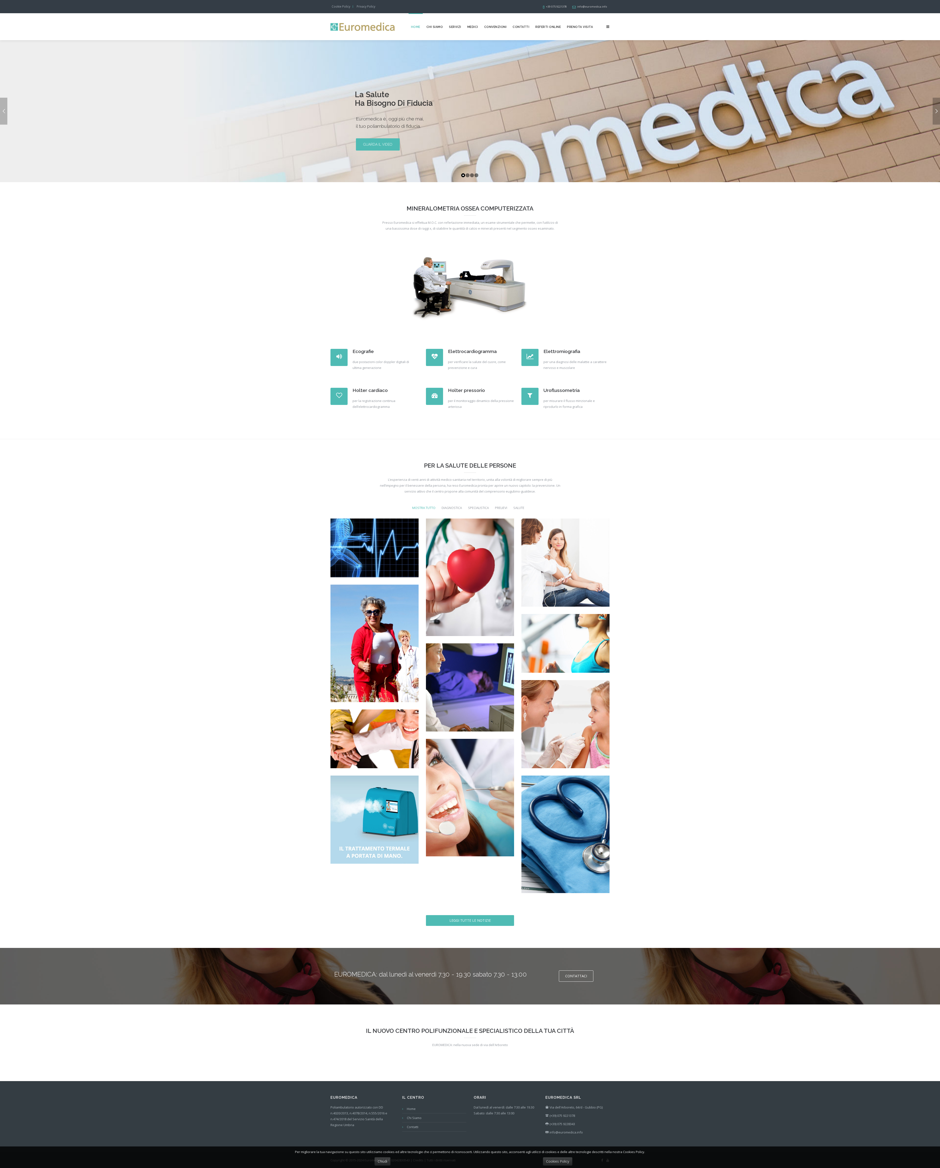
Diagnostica (452, 507)
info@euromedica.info (566, 1132)
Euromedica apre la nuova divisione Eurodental (470, 804)
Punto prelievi (565, 731)
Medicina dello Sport (374, 554)
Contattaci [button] (576, 976)
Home (415, 27)
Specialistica (478, 507)
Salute (518, 507)
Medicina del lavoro (374, 745)
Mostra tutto (423, 507)
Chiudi (382, 1161)
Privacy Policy (366, 6)
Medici (472, 27)
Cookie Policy (341, 6)
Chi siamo (434, 27)
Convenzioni (495, 27)
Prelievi (501, 507)
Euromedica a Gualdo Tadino (565, 841)
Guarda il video (377, 144)
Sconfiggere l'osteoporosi (374, 650)
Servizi (455, 27)
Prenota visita (580, 27)
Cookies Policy (557, 1161)
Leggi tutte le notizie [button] (470, 920)
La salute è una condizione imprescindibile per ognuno (469, 584)
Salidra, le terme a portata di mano (374, 826)
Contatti (521, 27)
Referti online (548, 27)
